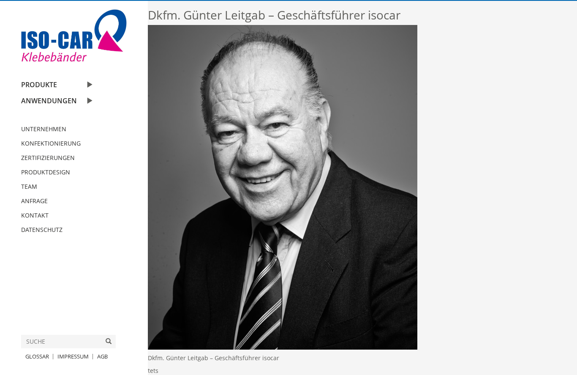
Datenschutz (42, 230)
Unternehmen (43, 129)
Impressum (73, 356)
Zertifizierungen (48, 158)
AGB (102, 356)
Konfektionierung (51, 143)
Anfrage (34, 201)
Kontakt (35, 215)
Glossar (37, 356)
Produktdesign (45, 172)
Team (29, 186)
